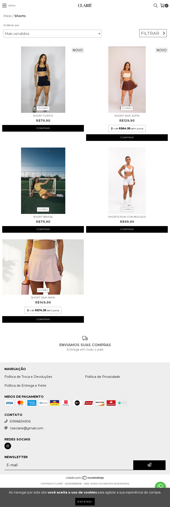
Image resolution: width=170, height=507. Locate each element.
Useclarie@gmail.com (26, 428)
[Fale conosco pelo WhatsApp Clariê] (160, 487)
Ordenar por (11, 25)
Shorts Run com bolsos (127, 216)
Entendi (85, 501)
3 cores (43, 209)
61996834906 (20, 421)
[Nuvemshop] (85, 479)
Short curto (43, 115)
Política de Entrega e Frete (25, 386)
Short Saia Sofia (127, 115)
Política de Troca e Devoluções (28, 377)
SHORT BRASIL (43, 216)
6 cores (43, 290)
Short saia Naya (43, 297)
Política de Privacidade (102, 377)
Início (7, 16)
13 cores (43, 108)
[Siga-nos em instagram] (7, 446)
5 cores (127, 108)
